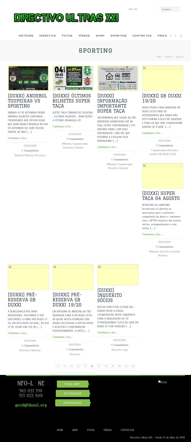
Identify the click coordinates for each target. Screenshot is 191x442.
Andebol (19, 155)
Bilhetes (29, 155)
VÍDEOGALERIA (72, 402)
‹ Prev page (13, 366)
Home (159, 57)
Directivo (47, 35)
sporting (179, 57)
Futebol (79, 147)
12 (133, 366)
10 (119, 366)
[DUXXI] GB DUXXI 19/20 (162, 98)
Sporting (119, 35)
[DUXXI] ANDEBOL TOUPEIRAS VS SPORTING (27, 100)
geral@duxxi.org (30, 405)
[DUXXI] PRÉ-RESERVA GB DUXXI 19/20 (67, 299)
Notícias (26, 35)
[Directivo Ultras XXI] (65, 15)
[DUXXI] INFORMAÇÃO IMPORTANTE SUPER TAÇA (112, 103)
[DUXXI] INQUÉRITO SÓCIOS (109, 295)
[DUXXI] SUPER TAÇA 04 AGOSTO (161, 196)
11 (126, 366)
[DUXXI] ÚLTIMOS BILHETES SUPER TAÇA (72, 100)
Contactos (142, 35)
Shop (100, 35)
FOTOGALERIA (72, 393)
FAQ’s (162, 35)
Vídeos (84, 35)
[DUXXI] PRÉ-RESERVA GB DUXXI (22, 299)
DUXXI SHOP (72, 384)
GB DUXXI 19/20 (167, 154)
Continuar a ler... (18, 138)
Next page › (178, 366)
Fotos (67, 35)
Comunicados (80, 143)
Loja (125, 349)
